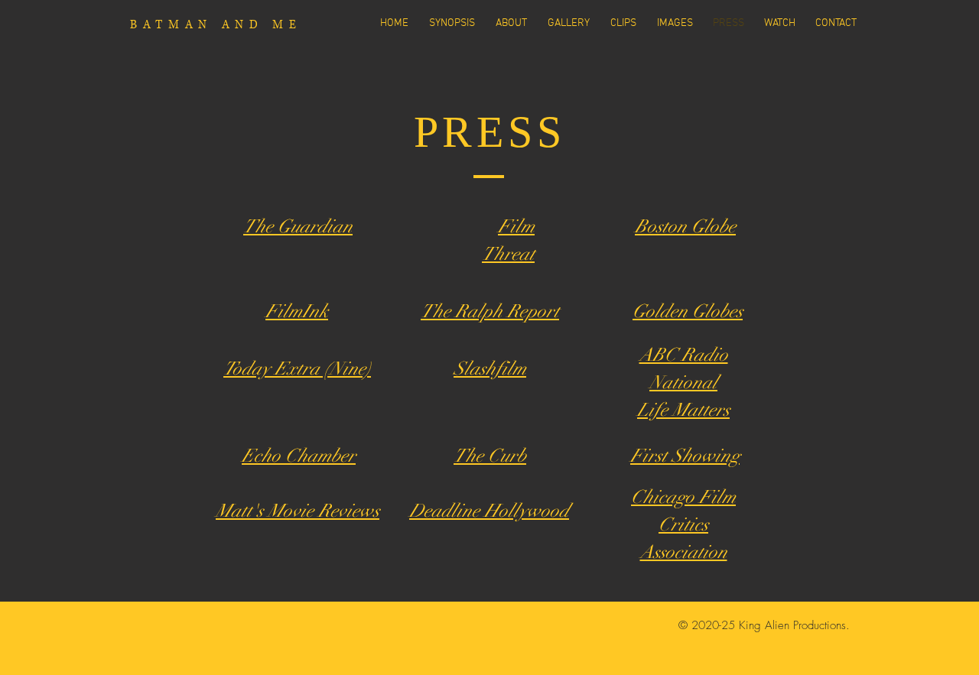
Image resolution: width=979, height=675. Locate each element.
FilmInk (296, 311)
